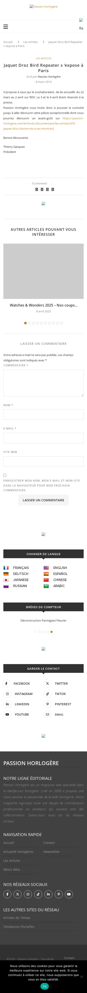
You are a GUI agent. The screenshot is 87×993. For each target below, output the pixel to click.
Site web (10, 452)
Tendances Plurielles (18, 926)
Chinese (60, 580)
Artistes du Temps (17, 918)
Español (60, 574)
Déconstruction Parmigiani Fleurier (43, 620)
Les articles (30, 42)
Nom (8, 405)
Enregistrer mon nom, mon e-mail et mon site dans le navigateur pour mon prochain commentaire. (41, 485)
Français (21, 568)
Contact (49, 843)
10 (61, 323)
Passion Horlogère (49, 77)
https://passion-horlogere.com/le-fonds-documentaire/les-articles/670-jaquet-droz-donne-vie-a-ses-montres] (43, 123)
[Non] (81, 976)
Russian (20, 586)
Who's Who (11, 869)
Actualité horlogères (18, 851)
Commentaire (15, 365)
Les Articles (11, 860)
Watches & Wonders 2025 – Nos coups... (43, 305)
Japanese (21, 580)
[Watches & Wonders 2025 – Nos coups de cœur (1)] (43, 271)
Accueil (7, 42)
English (60, 568)
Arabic (59, 586)
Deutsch (20, 574)
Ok (45, 986)
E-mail (10, 428)
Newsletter (52, 851)
